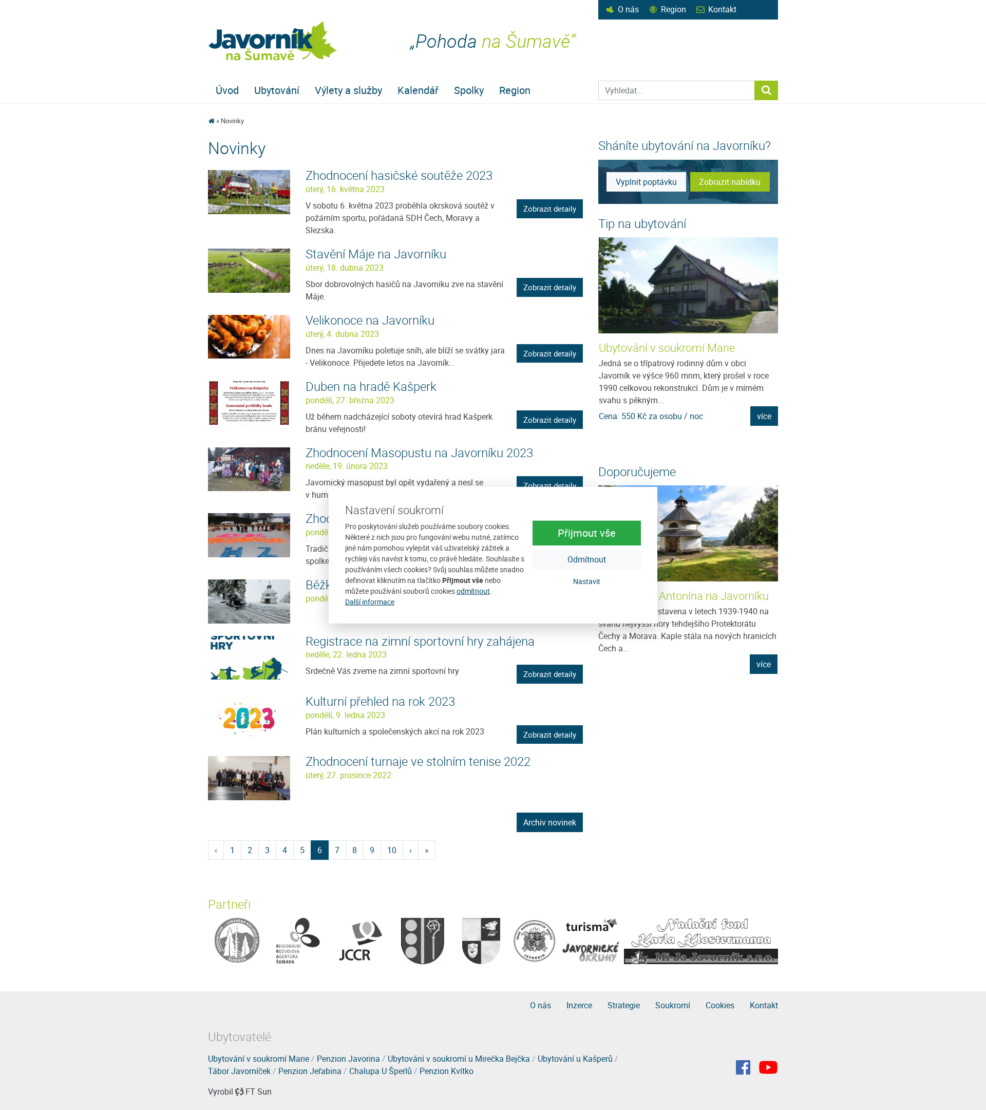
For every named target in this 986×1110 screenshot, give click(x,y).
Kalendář (418, 90)
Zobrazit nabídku (730, 181)
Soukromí (672, 1005)
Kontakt (722, 9)
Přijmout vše (587, 533)
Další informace (369, 602)
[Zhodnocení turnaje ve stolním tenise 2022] (249, 777)
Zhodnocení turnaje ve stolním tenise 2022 (418, 761)
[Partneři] (237, 940)
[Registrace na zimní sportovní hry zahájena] (249, 657)
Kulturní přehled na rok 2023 (380, 701)
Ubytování (276, 90)
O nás (628, 9)
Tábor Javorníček (239, 1071)
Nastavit (586, 581)
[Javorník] (768, 1067)
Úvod (227, 90)
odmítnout (473, 591)
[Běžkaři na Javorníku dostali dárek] (249, 600)
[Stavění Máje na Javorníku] (249, 269)
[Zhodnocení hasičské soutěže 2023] (249, 191)
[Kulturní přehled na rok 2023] (249, 717)
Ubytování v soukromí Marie (667, 347)
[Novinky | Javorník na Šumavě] (273, 41)
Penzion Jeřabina (310, 1071)
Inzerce (579, 1005)
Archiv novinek (549, 822)
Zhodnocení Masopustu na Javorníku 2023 (419, 452)
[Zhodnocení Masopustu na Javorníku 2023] (249, 468)
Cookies (720, 1005)
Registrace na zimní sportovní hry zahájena (420, 641)
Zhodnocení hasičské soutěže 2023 (399, 175)
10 (391, 850)
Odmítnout (586, 559)
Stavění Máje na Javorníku (376, 254)
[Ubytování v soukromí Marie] (689, 285)
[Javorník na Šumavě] (211, 120)
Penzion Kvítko (446, 1071)
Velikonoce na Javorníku (370, 320)
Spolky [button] (469, 90)
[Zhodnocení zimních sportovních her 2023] (249, 534)
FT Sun (258, 1091)
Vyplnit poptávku (646, 181)
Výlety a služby (348, 90)
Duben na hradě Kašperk (371, 386)
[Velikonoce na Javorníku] (249, 336)
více (764, 416)
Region (673, 9)
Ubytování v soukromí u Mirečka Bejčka (459, 1058)
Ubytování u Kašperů (575, 1058)
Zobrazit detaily (549, 208)
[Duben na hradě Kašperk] (249, 402)
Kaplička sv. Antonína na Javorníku (683, 595)
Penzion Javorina (348, 1058)
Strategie (624, 1005)
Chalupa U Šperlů (380, 1071)
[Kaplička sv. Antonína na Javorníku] (688, 533)
